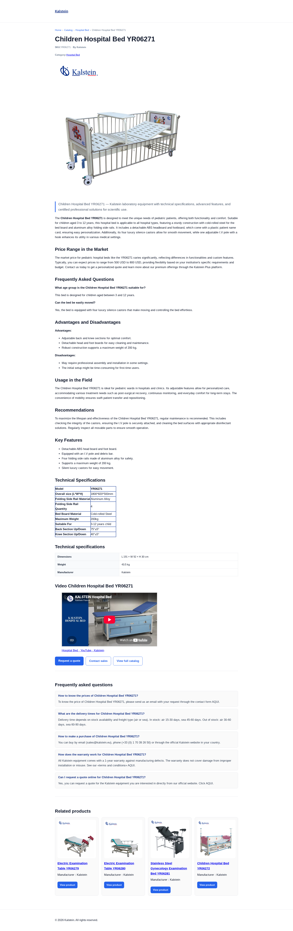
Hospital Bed (73, 54)
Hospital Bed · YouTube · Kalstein (83, 650)
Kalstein (61, 11)
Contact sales (98, 661)
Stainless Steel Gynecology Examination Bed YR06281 (169, 868)
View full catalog (128, 661)
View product (67, 885)
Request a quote (69, 660)
